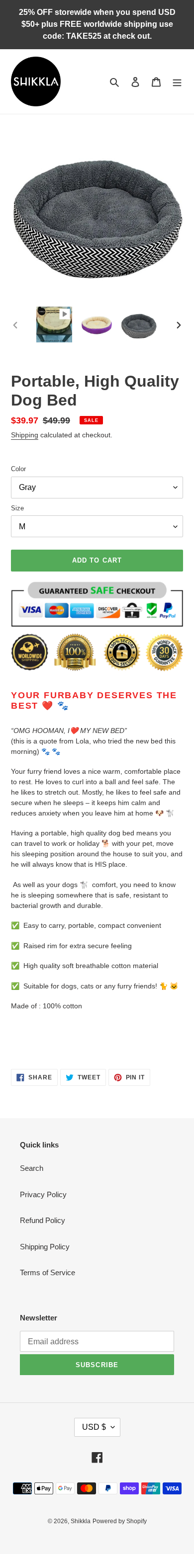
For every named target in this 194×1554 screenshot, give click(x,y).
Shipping (24, 435)
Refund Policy (42, 1220)
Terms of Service (47, 1272)
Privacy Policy (43, 1194)
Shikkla (81, 1521)
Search (31, 1168)
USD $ (94, 1427)
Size (17, 508)
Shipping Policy (45, 1246)
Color (18, 469)
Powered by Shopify (120, 1521)
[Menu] (177, 81)
